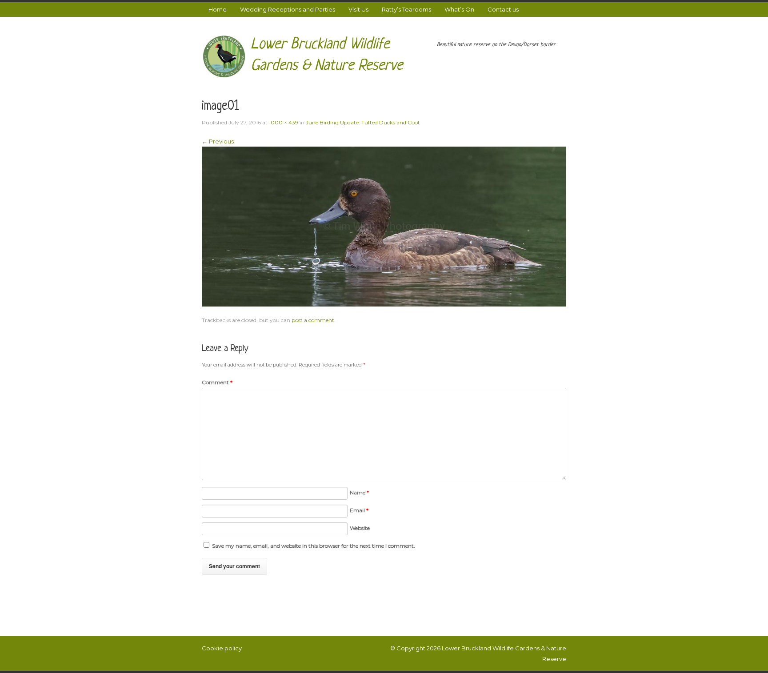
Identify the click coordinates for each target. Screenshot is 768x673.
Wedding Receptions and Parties (287, 9)
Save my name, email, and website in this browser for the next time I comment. (313, 545)
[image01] (384, 225)
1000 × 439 (283, 122)
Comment (217, 382)
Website (360, 528)
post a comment (313, 320)
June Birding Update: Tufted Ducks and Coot (363, 122)
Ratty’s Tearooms (406, 9)
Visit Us (358, 9)
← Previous (218, 141)
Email (359, 510)
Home (217, 9)
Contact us (503, 9)
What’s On (459, 9)
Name (359, 492)
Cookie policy (222, 648)
